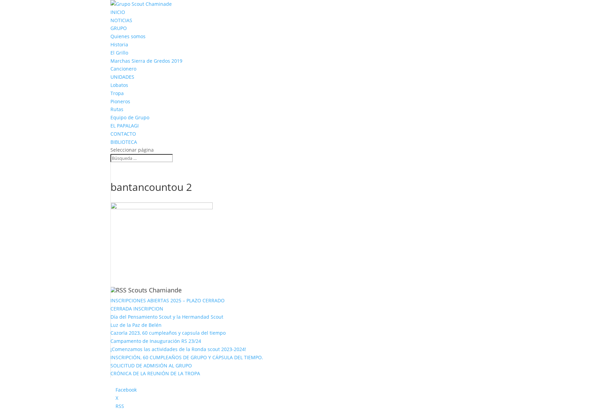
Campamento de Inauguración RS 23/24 (155, 341)
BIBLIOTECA (123, 142)
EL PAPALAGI (124, 125)
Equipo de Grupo (129, 117)
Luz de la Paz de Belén (136, 325)
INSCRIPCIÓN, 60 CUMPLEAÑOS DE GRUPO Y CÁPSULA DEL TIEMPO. (186, 357)
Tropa (117, 93)
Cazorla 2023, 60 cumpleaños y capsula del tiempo (168, 333)
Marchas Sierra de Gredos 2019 (146, 61)
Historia (119, 44)
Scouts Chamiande (155, 290)
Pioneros (120, 101)
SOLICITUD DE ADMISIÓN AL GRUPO (151, 365)
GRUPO (118, 28)
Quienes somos (128, 36)
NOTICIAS (121, 20)
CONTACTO (123, 134)
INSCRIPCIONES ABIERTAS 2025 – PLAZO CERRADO (167, 300)
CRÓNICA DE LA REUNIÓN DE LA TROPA (155, 373)
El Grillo (119, 52)
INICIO (117, 12)
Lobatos (119, 85)
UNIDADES (122, 77)
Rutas (116, 109)
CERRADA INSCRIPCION (136, 308)
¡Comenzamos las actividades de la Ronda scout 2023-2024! (178, 349)
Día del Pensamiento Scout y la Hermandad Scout (166, 317)
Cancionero (123, 68)
